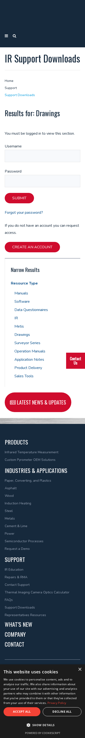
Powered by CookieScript (42, 733)
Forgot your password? (24, 212)
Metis (19, 326)
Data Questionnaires (31, 309)
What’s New (18, 624)
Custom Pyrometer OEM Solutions (30, 460)
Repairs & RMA (16, 577)
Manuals (21, 293)
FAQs (9, 600)
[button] (42, 725)
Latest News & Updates (41, 402)
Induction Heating (18, 503)
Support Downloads (20, 95)
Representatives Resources (25, 615)
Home (9, 81)
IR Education (14, 569)
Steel (9, 511)
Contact (14, 644)
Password (13, 171)
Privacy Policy (56, 703)
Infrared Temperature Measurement (31, 452)
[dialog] (42, 701)
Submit (19, 198)
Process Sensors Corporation (42, 15)
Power (9, 533)
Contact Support (17, 584)
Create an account (32, 247)
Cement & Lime (16, 526)
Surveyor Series (27, 343)
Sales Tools (24, 376)
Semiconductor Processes (24, 541)
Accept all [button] (22, 712)
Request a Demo (17, 549)
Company (15, 634)
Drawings (22, 334)
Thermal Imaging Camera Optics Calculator (37, 592)
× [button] (79, 669)
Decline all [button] (62, 712)
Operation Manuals (29, 351)
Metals (10, 518)
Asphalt (11, 488)
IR (16, 318)
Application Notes (29, 359)
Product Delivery (28, 367)
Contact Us (75, 361)
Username (13, 146)
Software (22, 301)
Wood (9, 495)
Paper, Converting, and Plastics (28, 480)
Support (11, 88)
